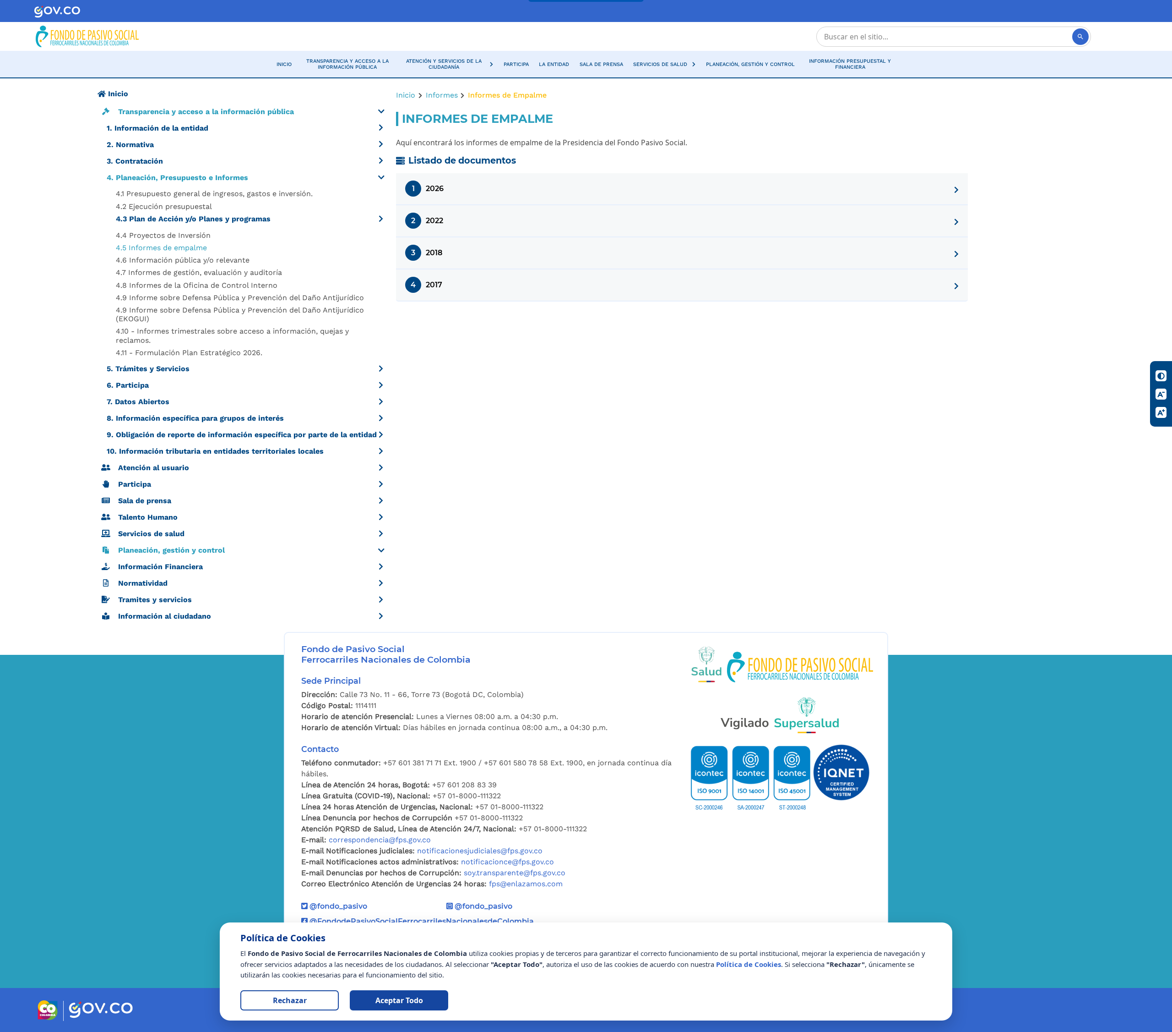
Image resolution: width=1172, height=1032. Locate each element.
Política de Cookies (748, 964)
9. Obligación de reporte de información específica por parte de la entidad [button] (242, 434)
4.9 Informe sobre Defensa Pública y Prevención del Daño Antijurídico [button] (240, 297)
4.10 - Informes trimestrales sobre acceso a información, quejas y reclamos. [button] (232, 335)
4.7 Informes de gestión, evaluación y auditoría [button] (199, 272)
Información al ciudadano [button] (164, 616)
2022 (427, 220)
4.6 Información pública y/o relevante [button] (183, 260)
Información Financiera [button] (160, 566)
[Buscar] (1080, 36)
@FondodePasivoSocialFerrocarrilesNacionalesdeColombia (421, 921)
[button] (448, 64)
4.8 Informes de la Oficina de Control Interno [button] (196, 285)
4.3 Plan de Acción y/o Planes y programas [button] (193, 218)
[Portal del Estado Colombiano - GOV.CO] (57, 11)
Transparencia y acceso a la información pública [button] (206, 111)
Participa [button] (134, 484)
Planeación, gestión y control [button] (171, 550)
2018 (426, 252)
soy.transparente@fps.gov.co (514, 872)
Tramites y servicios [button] (155, 599)
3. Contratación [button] (135, 161)
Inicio (405, 95)
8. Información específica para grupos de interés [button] (195, 418)
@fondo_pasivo (337, 906)
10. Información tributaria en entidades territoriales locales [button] (215, 451)
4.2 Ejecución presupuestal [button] (164, 206)
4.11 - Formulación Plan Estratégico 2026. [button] (189, 352)
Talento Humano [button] (148, 517)
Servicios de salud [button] (151, 533)
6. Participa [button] (128, 385)
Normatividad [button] (143, 583)
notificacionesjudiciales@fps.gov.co (480, 850)
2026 (428, 188)
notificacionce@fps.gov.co (507, 861)
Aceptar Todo (399, 1000)
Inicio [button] (117, 93)
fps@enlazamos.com (526, 883)
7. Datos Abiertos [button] (138, 401)
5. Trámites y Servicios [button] (148, 368)
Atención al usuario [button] (153, 467)
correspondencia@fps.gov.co (380, 839)
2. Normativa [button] (130, 144)
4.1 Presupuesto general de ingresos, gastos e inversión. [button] (214, 193)
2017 (426, 284)
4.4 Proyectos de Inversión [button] (163, 235)
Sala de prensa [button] (144, 500)
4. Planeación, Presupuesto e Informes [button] (177, 177)
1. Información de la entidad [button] (157, 128)
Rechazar (290, 1000)
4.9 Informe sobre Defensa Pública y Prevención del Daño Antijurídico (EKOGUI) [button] (240, 314)
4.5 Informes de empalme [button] (161, 247)
